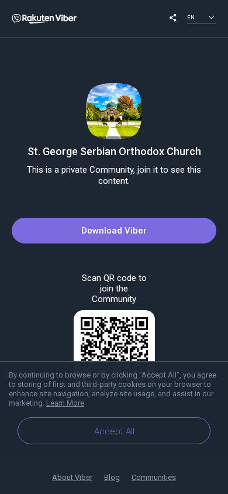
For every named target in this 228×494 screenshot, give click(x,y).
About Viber (72, 477)
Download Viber (114, 230)
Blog (112, 477)
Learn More (65, 403)
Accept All (114, 431)
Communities (154, 477)
